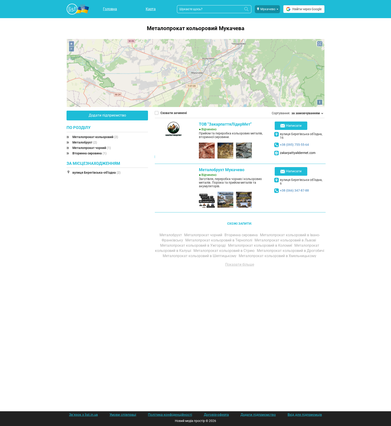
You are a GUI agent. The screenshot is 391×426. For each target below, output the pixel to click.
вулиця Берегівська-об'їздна (96, 172)
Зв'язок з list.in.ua (83, 415)
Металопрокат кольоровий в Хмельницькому (278, 256)
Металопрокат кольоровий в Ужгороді (193, 245)
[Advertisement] (239, 321)
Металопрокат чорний (91, 148)
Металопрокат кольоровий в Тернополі (219, 240)
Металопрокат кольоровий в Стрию (224, 250)
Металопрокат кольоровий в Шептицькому (200, 256)
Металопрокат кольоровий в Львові (286, 240)
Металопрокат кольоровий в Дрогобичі (290, 250)
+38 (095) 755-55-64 (294, 144)
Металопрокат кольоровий (95, 137)
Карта (151, 9)
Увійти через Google (307, 9)
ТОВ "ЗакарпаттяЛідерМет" (225, 124)
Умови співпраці (123, 415)
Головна (110, 9)
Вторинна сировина (89, 153)
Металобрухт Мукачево (221, 169)
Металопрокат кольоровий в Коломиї (260, 245)
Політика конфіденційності (170, 415)
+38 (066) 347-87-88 (294, 190)
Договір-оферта (216, 415)
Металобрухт (84, 142)
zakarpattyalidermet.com (297, 153)
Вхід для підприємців (305, 415)
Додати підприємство (107, 115)
